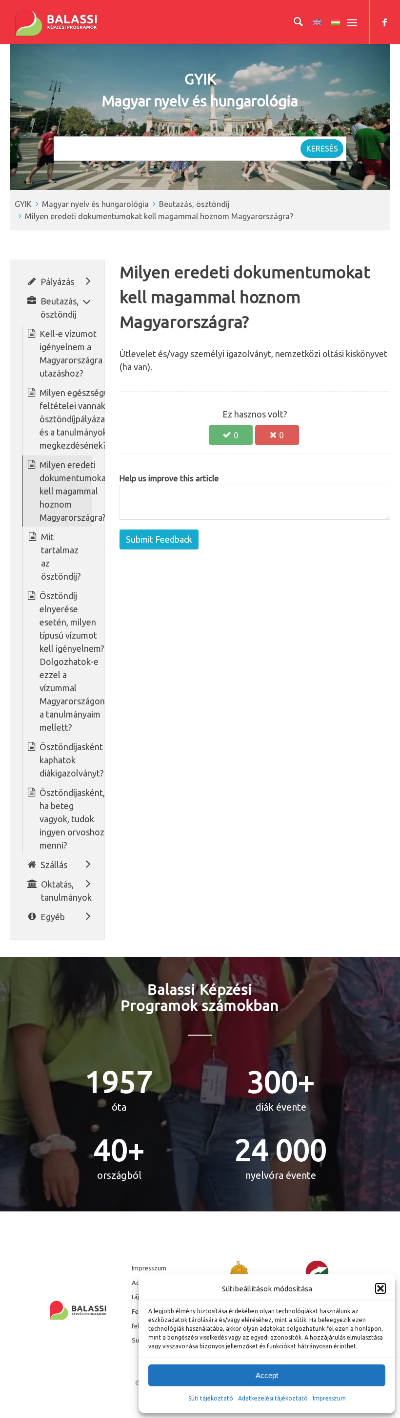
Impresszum (149, 1268)
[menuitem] (293, 22)
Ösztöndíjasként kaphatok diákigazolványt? (72, 760)
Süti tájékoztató (210, 1398)
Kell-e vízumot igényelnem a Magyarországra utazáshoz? (71, 353)
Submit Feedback (159, 539)
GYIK (23, 204)
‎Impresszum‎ (329, 1398)
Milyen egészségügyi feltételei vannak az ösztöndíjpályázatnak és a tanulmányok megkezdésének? (81, 419)
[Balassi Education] (56, 22)
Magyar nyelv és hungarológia (95, 204)
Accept (267, 1375)
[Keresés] (293, 22)
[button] (380, 1288)
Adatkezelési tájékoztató (273, 1398)
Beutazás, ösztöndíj (194, 204)
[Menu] (352, 22)
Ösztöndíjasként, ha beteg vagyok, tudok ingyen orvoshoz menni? (72, 819)
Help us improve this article (169, 478)
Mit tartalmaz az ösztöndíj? (61, 556)
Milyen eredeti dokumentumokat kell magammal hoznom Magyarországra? (159, 216)
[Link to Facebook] (385, 22)
